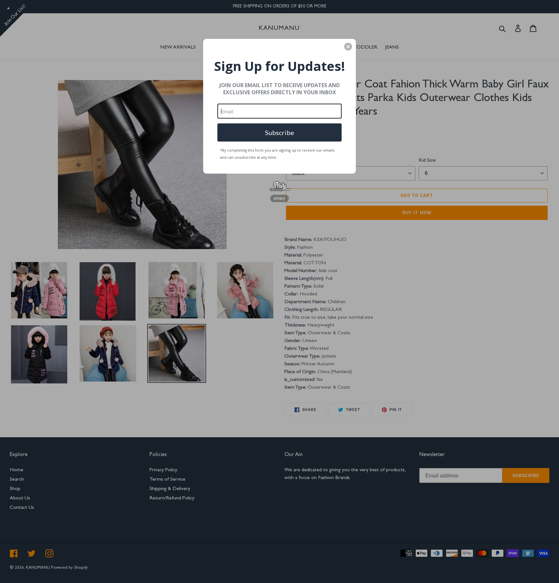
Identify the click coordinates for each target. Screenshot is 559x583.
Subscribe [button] (279, 132)
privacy (279, 198)
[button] (348, 47)
